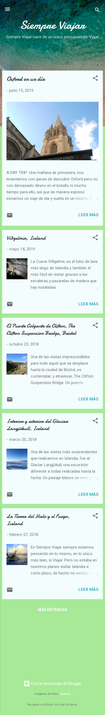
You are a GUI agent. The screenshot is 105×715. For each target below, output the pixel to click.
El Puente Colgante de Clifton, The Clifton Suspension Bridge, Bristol (41, 329)
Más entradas (52, 610)
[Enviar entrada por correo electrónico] (9, 217)
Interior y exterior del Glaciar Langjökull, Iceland (37, 424)
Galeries (65, 694)
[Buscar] (97, 11)
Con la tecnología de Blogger (56, 683)
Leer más (88, 214)
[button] (95, 79)
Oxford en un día (25, 79)
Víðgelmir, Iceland (26, 238)
